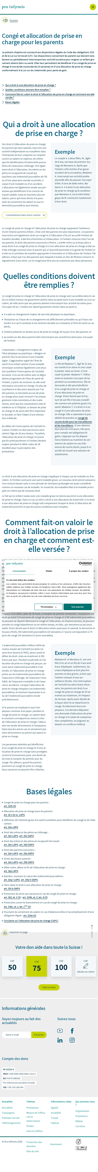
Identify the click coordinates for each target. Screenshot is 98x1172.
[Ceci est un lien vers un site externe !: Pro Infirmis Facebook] (73, 1031)
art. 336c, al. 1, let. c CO (17, 906)
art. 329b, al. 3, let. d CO (35, 897)
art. (6, 806)
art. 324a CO (29, 915)
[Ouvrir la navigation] (93, 7)
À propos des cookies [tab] (79, 571)
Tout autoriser (77, 607)
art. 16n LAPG (11, 836)
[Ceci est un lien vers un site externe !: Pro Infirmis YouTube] (61, 1031)
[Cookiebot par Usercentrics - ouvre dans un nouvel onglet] (80, 564)
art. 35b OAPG (26, 862)
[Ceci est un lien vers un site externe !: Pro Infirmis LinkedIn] (61, 1040)
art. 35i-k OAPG (12, 888)
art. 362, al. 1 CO (12, 897)
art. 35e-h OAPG (29, 879)
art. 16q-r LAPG (12, 879)
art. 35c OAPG (26, 836)
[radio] (12, 966)
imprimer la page (18, 932)
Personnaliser (47, 607)
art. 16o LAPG (11, 827)
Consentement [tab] (19, 571)
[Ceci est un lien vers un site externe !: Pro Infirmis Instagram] (73, 1040)
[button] (49, 20)
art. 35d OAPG (26, 844)
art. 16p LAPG (11, 871)
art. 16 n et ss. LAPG (14, 814)
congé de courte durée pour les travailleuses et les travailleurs (73, 421)
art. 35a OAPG (26, 853)
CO (14, 806)
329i (10, 806)
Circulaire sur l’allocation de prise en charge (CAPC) (31, 920)
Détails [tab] (49, 571)
